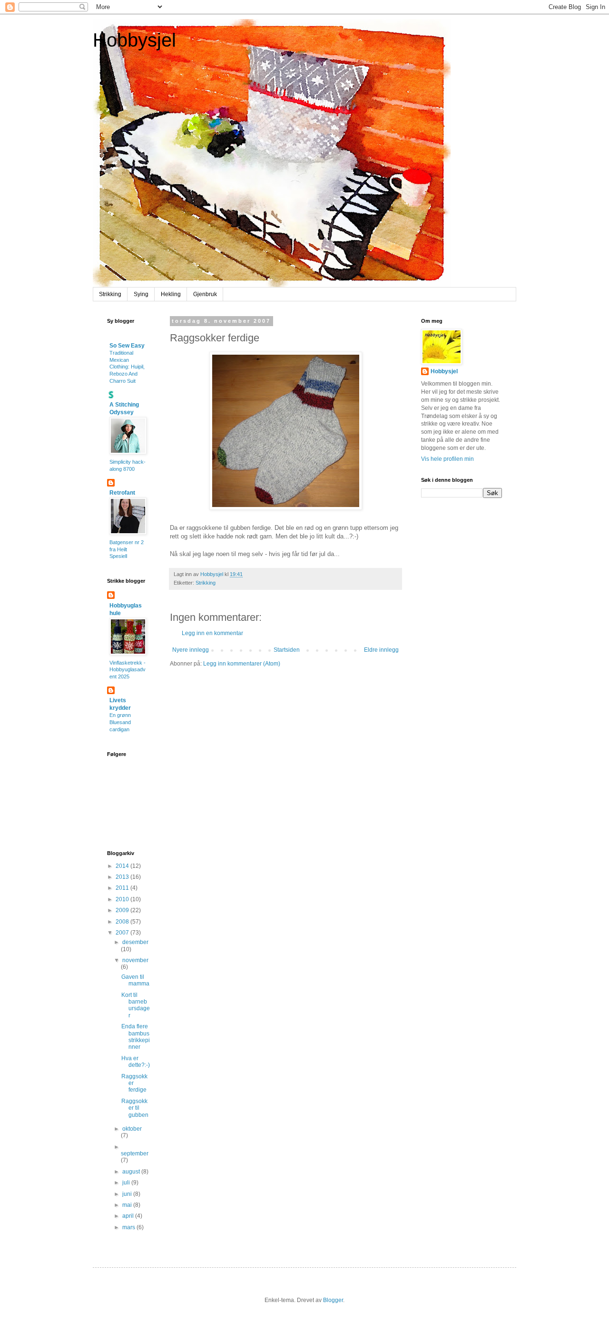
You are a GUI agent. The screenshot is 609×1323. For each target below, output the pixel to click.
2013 (123, 877)
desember (135, 942)
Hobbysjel (134, 40)
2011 (123, 888)
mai (127, 1205)
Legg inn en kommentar (212, 633)
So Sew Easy (127, 345)
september (134, 1153)
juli (126, 1182)
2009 (123, 910)
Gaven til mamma (135, 980)
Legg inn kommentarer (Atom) (241, 663)
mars (129, 1227)
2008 (123, 921)
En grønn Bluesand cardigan (120, 722)
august (131, 1171)
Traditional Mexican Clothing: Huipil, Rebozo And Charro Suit (127, 367)
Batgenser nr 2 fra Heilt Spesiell (126, 549)
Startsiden (287, 650)
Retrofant (122, 492)
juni (127, 1194)
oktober (132, 1128)
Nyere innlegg (190, 650)
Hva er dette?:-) (135, 1061)
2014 (123, 866)
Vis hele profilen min (447, 459)
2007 (123, 932)
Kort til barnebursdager (135, 1005)
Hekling (171, 294)
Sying (141, 294)
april (128, 1216)
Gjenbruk (205, 294)
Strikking (110, 294)
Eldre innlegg (381, 650)
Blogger (333, 1300)
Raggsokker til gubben (134, 1108)
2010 (123, 899)
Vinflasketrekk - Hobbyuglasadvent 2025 (127, 670)
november (135, 960)
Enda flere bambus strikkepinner (135, 1036)
